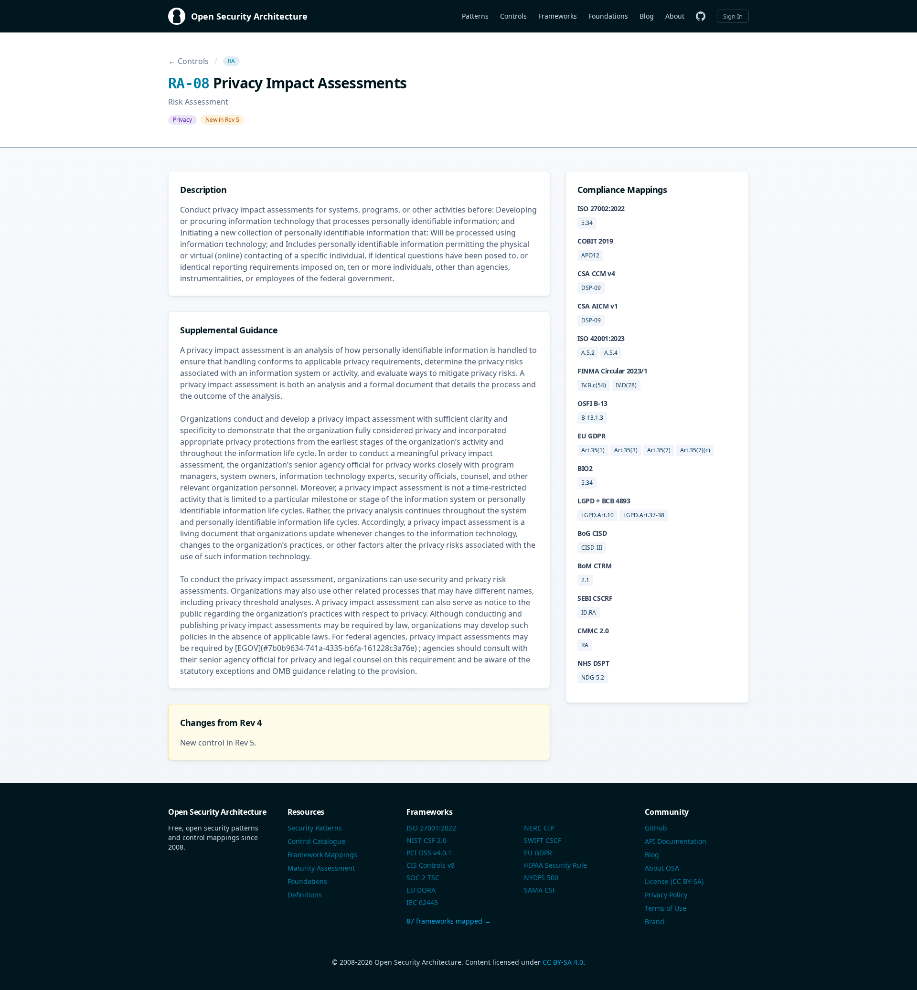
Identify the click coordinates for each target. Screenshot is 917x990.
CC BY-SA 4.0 (563, 962)
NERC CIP (539, 827)
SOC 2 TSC (422, 877)
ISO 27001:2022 (431, 827)
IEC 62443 (422, 902)
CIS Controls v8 (430, 865)
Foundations (608, 16)
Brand (654, 921)
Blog (647, 16)
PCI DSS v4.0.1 (429, 852)
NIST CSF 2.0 (426, 840)
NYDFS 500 (541, 877)
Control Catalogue (316, 841)
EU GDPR (538, 852)
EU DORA (421, 889)
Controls (513, 16)
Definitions (305, 894)
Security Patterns (315, 827)
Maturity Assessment (321, 868)
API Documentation (675, 841)
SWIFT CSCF (542, 840)
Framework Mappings (322, 854)
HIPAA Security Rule (555, 865)
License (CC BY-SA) (674, 881)
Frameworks (557, 16)
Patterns (475, 16)
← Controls (188, 61)
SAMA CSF (540, 889)
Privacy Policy (666, 894)
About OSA (662, 868)
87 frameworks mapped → (448, 921)
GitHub (656, 827)
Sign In (733, 16)
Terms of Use (665, 908)
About (674, 16)
